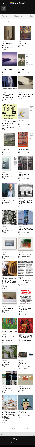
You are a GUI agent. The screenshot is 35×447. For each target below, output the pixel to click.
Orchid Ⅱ (21, 69)
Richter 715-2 (6, 149)
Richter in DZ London (24, 254)
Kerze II (4, 228)
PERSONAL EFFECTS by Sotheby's (25, 363)
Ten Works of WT (7, 388)
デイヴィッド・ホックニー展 (9, 337)
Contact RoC (25, 442)
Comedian (21, 121)
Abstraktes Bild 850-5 (25, 149)
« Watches (4, 16)
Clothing (8, 102)
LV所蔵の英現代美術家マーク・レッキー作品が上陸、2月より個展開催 (9, 281)
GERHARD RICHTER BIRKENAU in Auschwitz (25, 229)
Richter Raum (6, 362)
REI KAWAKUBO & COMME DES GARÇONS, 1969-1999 (9, 96)
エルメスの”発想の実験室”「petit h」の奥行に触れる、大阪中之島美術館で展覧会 (9, 415)
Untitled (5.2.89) (23, 43)
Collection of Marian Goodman (8, 44)
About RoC (20, 442)
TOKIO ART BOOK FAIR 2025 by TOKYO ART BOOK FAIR (9, 123)
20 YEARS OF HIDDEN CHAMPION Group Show (25, 310)
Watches (24, 368)
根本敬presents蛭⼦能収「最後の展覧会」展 (25, 337)
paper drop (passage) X (25, 94)
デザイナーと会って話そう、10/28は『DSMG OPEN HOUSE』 (25, 280)
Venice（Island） (7, 69)
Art (4, 49)
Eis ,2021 (4, 254)
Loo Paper (5, 174)
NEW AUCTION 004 (24, 388)
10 (27, 428)
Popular (10, 22)
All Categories (17, 16)
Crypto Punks (22, 412)
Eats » (32, 16)
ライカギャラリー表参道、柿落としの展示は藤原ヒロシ (25, 202)
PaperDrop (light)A (7, 308)
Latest (4, 22)
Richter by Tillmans (8, 200)
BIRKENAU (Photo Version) (23, 175)
